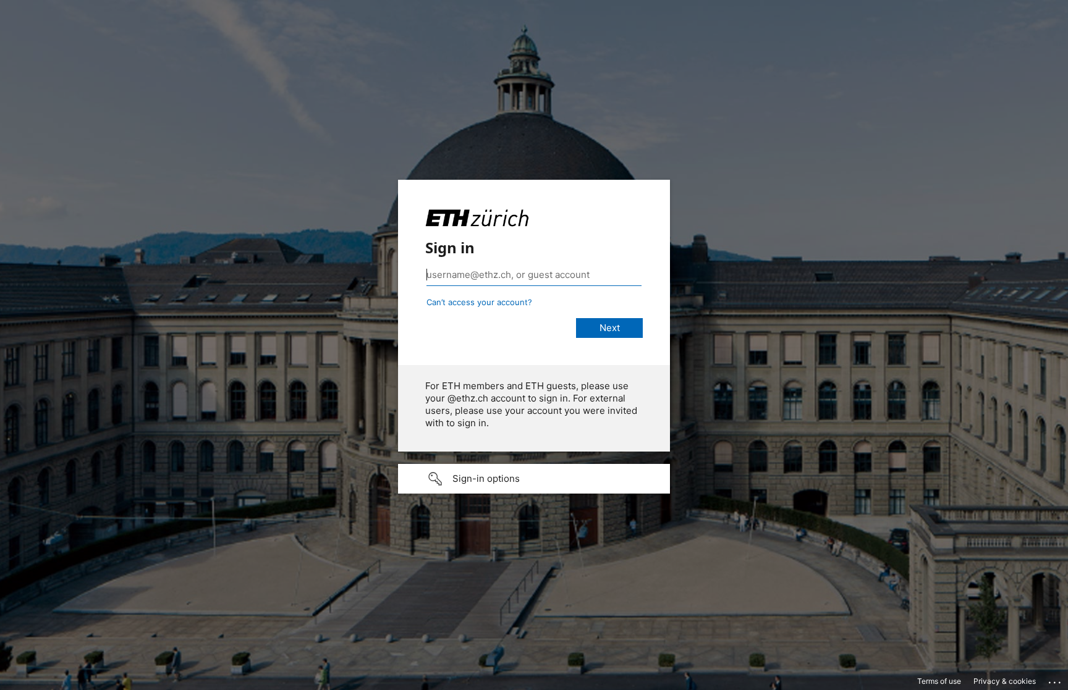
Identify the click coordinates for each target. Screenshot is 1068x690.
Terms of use (939, 681)
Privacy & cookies (1004, 681)
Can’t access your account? (479, 302)
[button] (534, 479)
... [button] (1055, 679)
